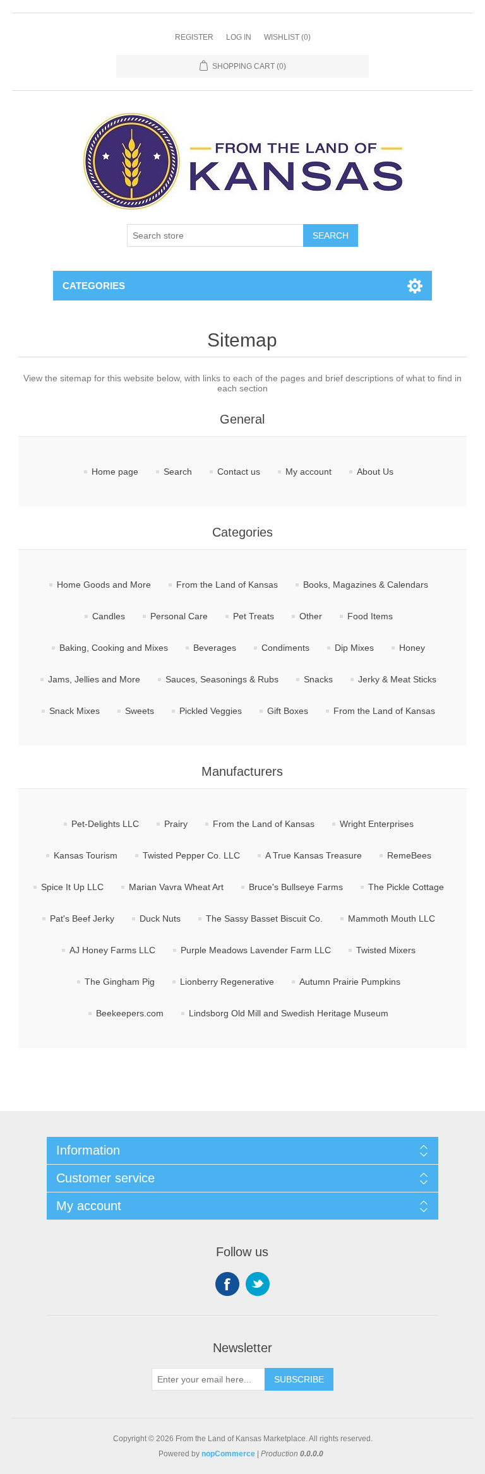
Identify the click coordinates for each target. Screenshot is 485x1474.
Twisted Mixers (386, 950)
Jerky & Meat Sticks (397, 679)
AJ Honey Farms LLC (112, 950)
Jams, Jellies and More (94, 679)
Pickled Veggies (210, 711)
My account (308, 472)
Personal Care (179, 616)
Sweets (139, 711)
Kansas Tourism (85, 855)
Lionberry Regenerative (227, 982)
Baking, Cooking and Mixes (113, 648)
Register (194, 37)
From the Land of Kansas (227, 584)
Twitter (258, 1284)
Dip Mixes (354, 648)
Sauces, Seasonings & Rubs (221, 679)
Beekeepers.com (130, 1013)
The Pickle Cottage (406, 887)
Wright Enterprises (377, 824)
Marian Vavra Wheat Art (176, 887)
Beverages (214, 648)
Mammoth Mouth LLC (391, 918)
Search (331, 235)
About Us (375, 472)
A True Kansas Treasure (313, 855)
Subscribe (299, 1379)
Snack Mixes (74, 711)
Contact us (238, 472)
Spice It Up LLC (72, 887)
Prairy (176, 824)
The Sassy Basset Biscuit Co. (264, 918)
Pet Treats (253, 616)
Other (310, 616)
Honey (412, 648)
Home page (115, 472)
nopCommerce (228, 1453)
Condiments (285, 648)
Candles (108, 616)
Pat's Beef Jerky (82, 918)
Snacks (318, 679)
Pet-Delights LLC (105, 824)
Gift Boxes (287, 711)
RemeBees (409, 855)
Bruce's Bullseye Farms (296, 887)
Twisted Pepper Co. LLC (191, 855)
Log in (238, 37)
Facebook (227, 1284)
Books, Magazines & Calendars (365, 584)
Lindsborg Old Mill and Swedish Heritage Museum (288, 1013)
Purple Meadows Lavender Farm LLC (256, 950)
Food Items (370, 616)
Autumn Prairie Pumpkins (349, 982)
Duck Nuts (160, 918)
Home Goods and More (104, 584)
